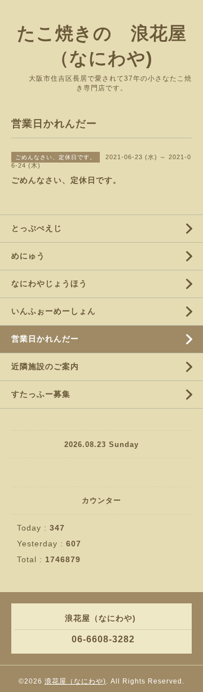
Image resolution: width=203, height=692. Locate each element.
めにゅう (28, 255)
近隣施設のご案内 (45, 366)
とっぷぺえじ (36, 228)
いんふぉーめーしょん (53, 311)
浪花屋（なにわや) (75, 681)
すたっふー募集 (40, 393)
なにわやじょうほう (49, 283)
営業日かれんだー (45, 338)
